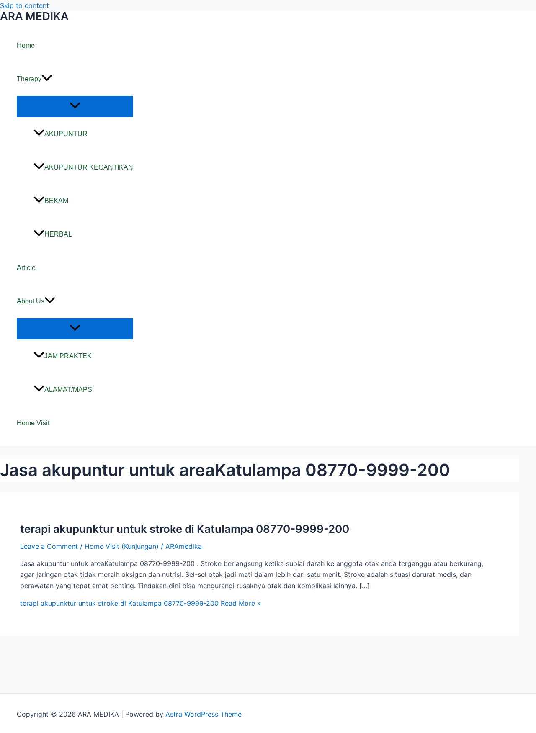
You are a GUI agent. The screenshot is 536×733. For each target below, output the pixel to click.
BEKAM (56, 200)
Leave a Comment (49, 546)
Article (26, 267)
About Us (30, 301)
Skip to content (24, 5)
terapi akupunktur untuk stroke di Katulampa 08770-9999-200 (184, 528)
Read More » (140, 603)
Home (26, 45)
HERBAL (58, 234)
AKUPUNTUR (66, 133)
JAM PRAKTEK (68, 356)
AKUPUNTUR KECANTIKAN (88, 167)
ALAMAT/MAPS (68, 389)
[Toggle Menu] (75, 106)
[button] (46, 79)
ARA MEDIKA (34, 16)
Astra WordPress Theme (203, 714)
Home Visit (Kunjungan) (122, 546)
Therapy (29, 78)
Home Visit (33, 423)
